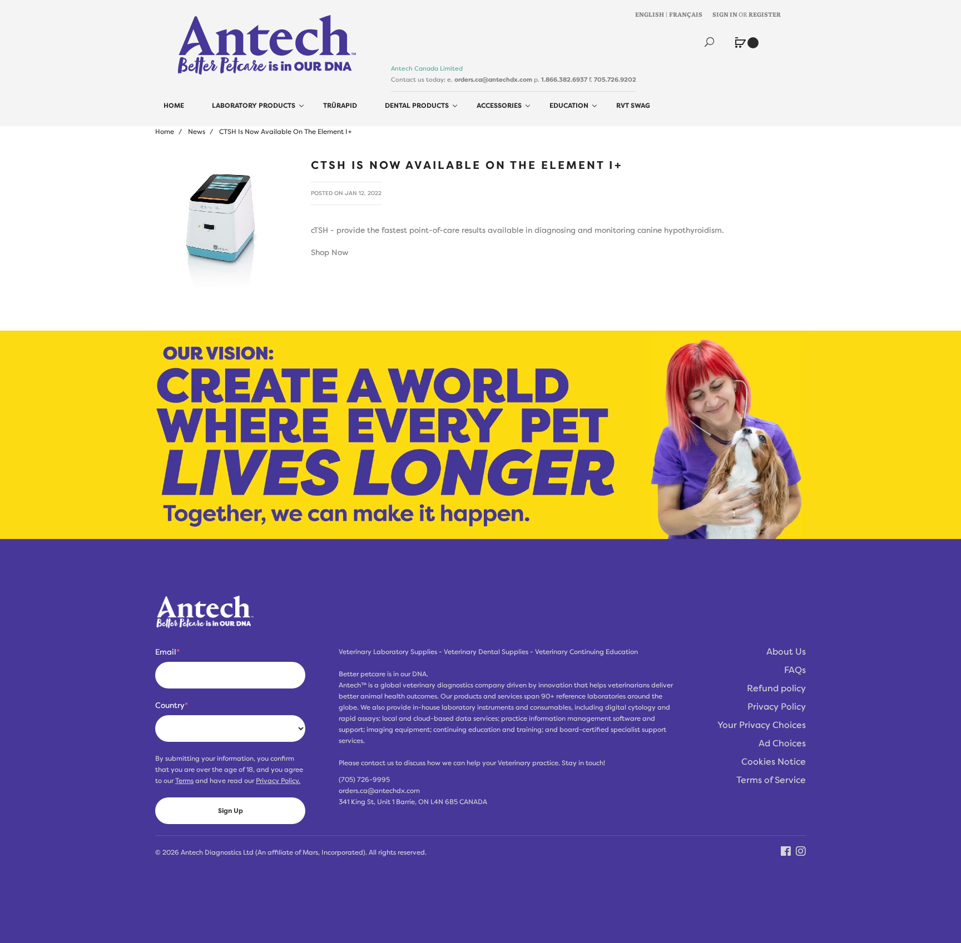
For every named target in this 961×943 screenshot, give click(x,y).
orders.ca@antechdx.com (493, 79)
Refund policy (776, 688)
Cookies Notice (773, 762)
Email (167, 651)
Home (164, 132)
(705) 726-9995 (364, 780)
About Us (786, 652)
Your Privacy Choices (761, 725)
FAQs (795, 670)
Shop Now (330, 252)
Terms (184, 781)
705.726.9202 (615, 79)
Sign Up (230, 811)
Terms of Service (771, 780)
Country (171, 705)
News (196, 132)
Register (765, 13)
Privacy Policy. (278, 781)
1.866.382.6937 (564, 79)
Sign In (724, 13)
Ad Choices (782, 744)
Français (685, 13)
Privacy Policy (776, 707)
